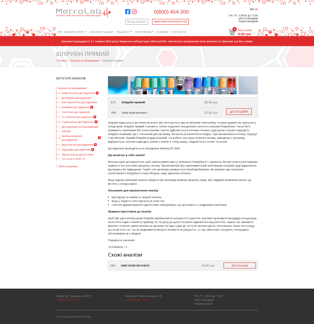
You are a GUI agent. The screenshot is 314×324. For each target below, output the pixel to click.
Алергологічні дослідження (78, 93)
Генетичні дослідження (76, 112)
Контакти (178, 32)
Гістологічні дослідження (77, 117)
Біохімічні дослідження (75, 107)
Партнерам (143, 32)
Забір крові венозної (135, 265)
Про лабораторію (71, 32)
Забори (66, 131)
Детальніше (239, 265)
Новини (162, 32)
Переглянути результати (170, 21)
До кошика (239, 112)
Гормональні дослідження (78, 122)
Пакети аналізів (67, 166)
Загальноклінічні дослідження (72, 138)
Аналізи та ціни (101, 32)
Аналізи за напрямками (85, 60)
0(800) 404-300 (171, 11)
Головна (61, 60)
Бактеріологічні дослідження (79, 102)
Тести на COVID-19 (73, 159)
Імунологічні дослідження (77, 144)
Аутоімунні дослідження (76, 98)
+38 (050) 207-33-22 (68, 300)
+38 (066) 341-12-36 (137, 300)
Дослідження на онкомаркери (80, 126)
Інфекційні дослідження (76, 149)
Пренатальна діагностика (77, 154)
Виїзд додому (136, 21)
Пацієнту (123, 32)
